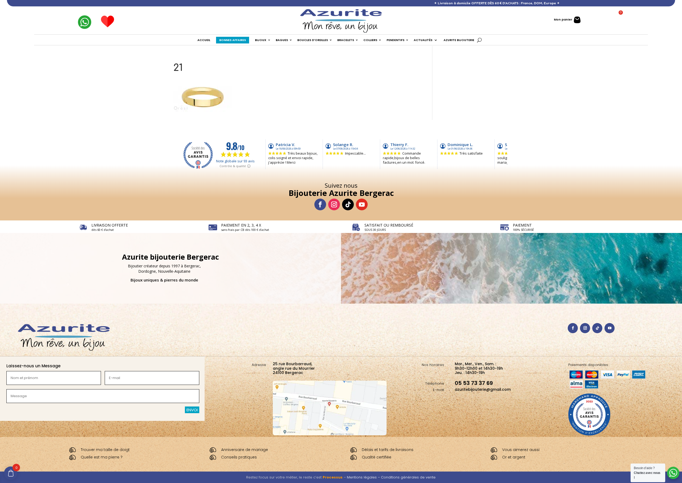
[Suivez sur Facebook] (320, 204)
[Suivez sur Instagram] (334, 204)
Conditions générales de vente (408, 477)
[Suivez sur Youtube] (362, 204)
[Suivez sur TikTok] (348, 204)
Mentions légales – (364, 477)
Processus (333, 477)
